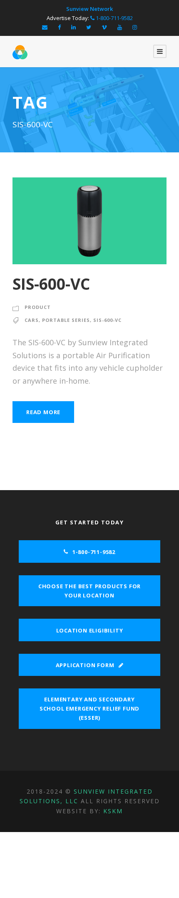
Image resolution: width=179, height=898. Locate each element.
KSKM (113, 811)
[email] (44, 27)
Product (38, 307)
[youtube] (119, 27)
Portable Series (66, 320)
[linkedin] (73, 27)
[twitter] (88, 27)
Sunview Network (89, 9)
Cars (32, 320)
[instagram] (134, 27)
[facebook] (59, 27)
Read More (43, 412)
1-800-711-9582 (113, 18)
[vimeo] (104, 27)
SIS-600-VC (51, 283)
